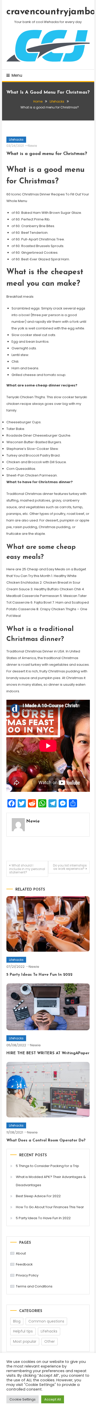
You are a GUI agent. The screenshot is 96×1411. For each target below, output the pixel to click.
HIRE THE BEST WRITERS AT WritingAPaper (47, 1053)
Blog (16, 1321)
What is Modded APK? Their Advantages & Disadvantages (51, 1180)
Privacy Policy (27, 1275)
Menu (17, 75)
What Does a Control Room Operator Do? (46, 1140)
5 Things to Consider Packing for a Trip (47, 1165)
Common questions (46, 1321)
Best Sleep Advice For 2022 (38, 1196)
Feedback (24, 1264)
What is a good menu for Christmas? (46, 154)
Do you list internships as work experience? (70, 867)
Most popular (24, 1341)
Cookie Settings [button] (22, 1399)
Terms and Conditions (34, 1286)
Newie (32, 145)
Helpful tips (23, 1331)
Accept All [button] (52, 1399)
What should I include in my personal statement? (27, 868)
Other (49, 1341)
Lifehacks (16, 139)
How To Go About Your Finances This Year (50, 1207)
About (21, 1253)
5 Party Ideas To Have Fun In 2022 (39, 975)
